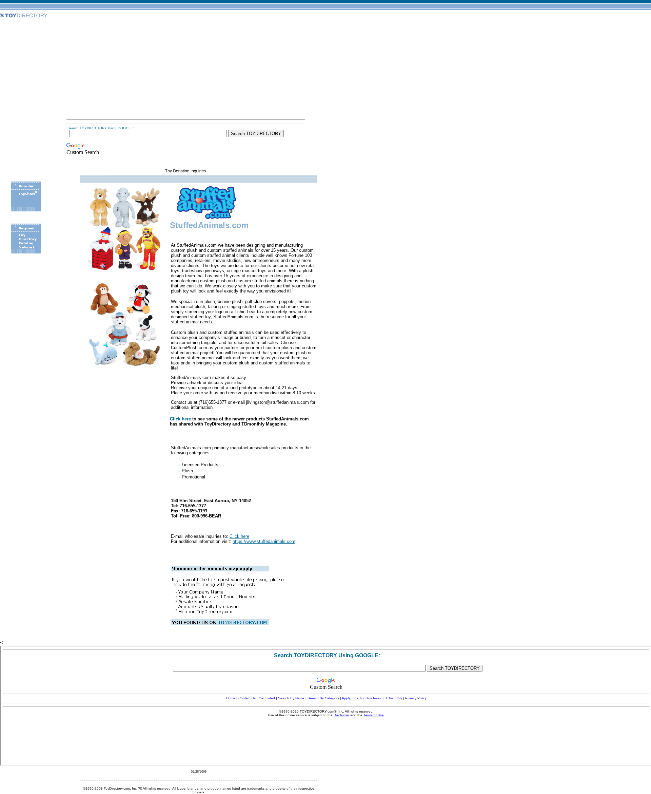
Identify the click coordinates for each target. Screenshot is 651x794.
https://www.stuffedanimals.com (264, 541)
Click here (180, 418)
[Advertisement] (185, 69)
